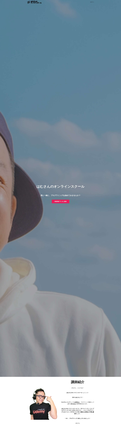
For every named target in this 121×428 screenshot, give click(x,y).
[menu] (91, 2)
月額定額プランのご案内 (60, 201)
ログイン (92, 2)
